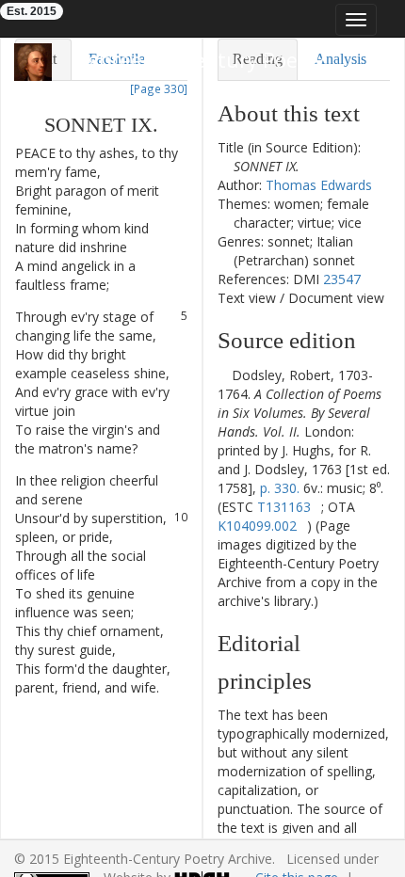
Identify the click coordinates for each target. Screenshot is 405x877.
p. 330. (280, 488)
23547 (342, 279)
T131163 (284, 507)
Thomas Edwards (319, 185)
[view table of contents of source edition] (223, 375)
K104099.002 (257, 525)
